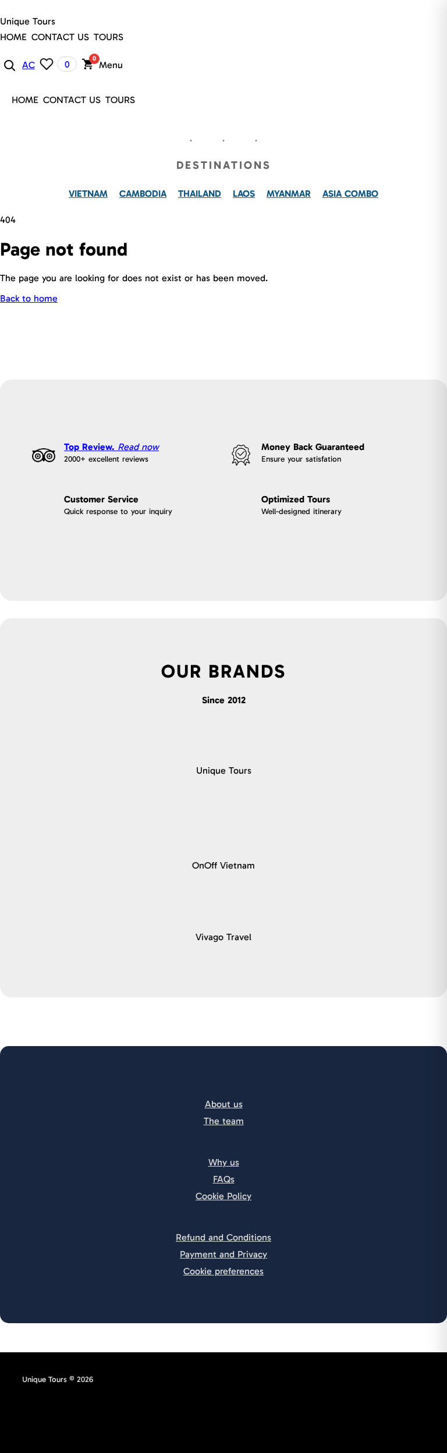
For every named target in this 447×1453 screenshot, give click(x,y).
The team (224, 1120)
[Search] (8, 64)
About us (224, 1104)
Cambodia (142, 193)
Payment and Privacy (223, 1254)
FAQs (224, 1179)
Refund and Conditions (223, 1237)
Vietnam (88, 193)
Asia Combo (350, 193)
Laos (244, 193)
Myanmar (289, 193)
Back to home (29, 298)
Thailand (199, 193)
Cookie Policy (223, 1196)
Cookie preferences (223, 1271)
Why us (223, 1162)
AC (28, 64)
